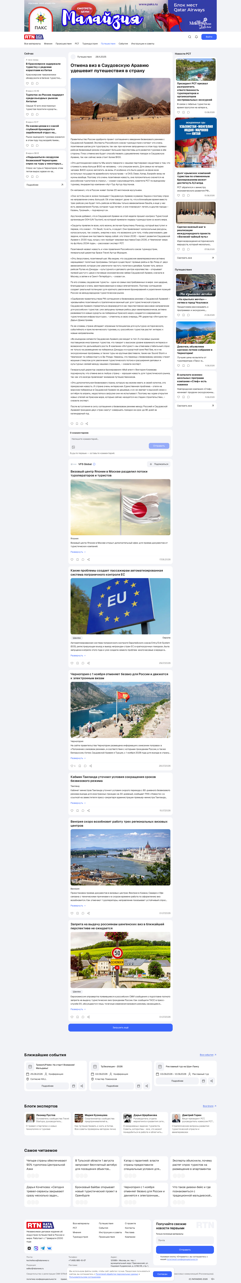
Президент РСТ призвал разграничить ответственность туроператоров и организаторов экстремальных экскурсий (194, 91)
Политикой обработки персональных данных (117, 1274)
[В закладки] (32, 83)
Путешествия (108, 43)
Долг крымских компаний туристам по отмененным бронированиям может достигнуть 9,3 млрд (194, 177)
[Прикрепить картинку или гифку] (73, 447)
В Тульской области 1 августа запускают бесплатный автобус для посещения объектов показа (96, 1167)
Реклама (129, 1232)
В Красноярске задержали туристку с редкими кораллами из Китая (43, 67)
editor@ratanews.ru (35, 1268)
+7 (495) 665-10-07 (77, 1260)
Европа (166, 637)
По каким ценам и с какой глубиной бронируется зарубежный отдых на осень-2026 (42, 130)
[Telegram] (42, 1248)
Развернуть (77, 551)
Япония (74, 538)
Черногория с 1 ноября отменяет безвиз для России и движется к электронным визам (144, 1193)
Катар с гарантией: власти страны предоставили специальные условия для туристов (141, 1167)
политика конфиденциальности (41, 1279)
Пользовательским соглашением (85, 1277)
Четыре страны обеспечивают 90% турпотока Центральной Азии (46, 1165)
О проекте (130, 1223)
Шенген (77, 637)
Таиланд (75, 786)
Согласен (162, 1274)
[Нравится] (27, 83)
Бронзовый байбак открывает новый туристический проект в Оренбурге (96, 1191)
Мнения (48, 43)
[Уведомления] (196, 37)
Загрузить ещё (120, 1027)
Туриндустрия (90, 43)
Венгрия (75, 888)
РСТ (77, 43)
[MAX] (36, 1248)
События (123, 43)
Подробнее (47, 1085)
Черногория (77, 741)
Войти (209, 36)
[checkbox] (157, 1256)
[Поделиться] (86, 423)
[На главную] (34, 36)
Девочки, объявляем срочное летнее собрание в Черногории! (194, 350)
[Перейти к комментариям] (37, 83)
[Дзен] (29, 1248)
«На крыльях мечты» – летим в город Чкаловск (192, 301)
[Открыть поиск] (189, 37)
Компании (130, 1236)
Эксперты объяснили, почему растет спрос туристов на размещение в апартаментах (192, 1165)
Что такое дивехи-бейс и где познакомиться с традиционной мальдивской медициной (192, 1193)
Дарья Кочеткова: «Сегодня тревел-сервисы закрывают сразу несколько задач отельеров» (45, 1193)
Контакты (130, 1227)
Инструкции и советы (142, 43)
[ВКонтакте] (49, 1248)
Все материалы (32, 43)
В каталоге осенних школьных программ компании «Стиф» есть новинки (192, 379)
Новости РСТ (183, 53)
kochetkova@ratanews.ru (37, 1260)
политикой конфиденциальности (182, 1259)
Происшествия (64, 43)
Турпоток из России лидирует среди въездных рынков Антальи (45, 98)
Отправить (185, 1249)
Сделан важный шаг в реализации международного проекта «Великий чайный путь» (193, 231)
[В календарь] (73, 1085)
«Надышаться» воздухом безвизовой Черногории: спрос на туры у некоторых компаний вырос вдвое (43, 161)
